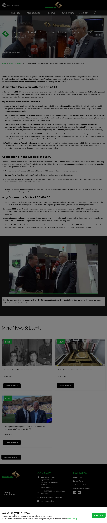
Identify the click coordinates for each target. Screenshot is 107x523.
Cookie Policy (72, 518)
